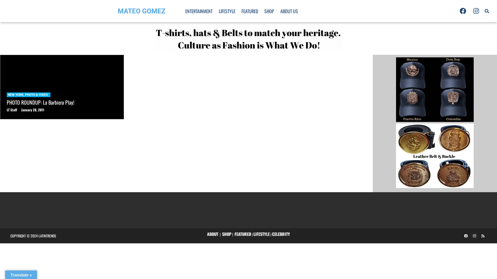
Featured (250, 11)
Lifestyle (227, 11)
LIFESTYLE (261, 234)
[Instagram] (476, 11)
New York (16, 95)
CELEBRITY (281, 234)
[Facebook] (463, 11)
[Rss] (483, 235)
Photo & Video (36, 95)
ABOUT (212, 234)
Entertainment (199, 11)
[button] (487, 11)
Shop (269, 11)
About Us (289, 11)
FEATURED (243, 234)
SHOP (226, 234)
